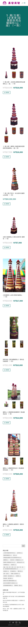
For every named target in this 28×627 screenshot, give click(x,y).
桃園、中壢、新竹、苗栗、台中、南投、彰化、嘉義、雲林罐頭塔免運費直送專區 (13, 568)
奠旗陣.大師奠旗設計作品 (9, 562)
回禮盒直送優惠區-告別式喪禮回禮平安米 (12, 557)
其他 (15, 555)
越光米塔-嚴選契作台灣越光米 (10, 583)
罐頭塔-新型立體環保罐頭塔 (9, 580)
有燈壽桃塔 (6, 564)
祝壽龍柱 (18, 576)
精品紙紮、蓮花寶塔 (8, 578)
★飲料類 (19, 552)
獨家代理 (20, 571)
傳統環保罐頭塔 (7, 555)
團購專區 (5, 560)
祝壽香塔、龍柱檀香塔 (8, 576)
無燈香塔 (6, 571)
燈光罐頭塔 (13, 571)
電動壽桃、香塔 (18, 585)
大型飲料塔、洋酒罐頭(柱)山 (16, 560)
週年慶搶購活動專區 (8, 585)
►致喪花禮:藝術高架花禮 (9, 552)
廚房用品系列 (20, 562)
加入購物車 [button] (6, 92)
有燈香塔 (13, 564)
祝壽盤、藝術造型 (15, 573)
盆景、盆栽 (6, 573)
